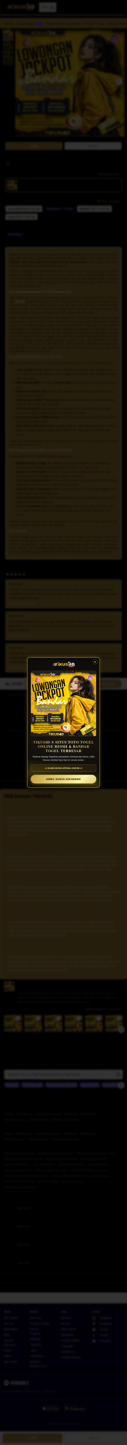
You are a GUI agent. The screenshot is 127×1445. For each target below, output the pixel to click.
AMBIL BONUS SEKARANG (63, 779)
